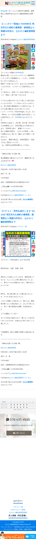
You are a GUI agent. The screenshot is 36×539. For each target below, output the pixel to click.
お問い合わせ (20, 433)
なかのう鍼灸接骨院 (9, 165)
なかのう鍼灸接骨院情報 (26, 39)
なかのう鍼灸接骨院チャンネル (19, 195)
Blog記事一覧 (5, 11)
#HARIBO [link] (19, 72)
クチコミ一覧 (22, 226)
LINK (31, 425)
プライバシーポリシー (7, 527)
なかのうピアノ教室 (18, 509)
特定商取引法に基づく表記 (21, 527)
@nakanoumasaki (19, 191)
